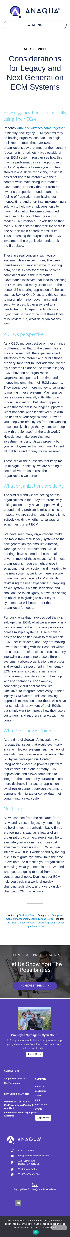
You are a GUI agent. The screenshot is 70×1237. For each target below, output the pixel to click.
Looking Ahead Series (42, 918)
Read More (34, 1054)
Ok (35, 1232)
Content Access (26, 922)
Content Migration (45, 922)
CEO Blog (11, 922)
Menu (37, 25)
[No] (59, 1227)
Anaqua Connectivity (35, 12)
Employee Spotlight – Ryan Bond (34, 1035)
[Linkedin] (18, 1203)
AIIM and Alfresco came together (41, 128)
